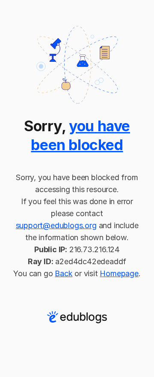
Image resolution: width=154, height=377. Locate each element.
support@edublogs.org (56, 225)
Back (63, 273)
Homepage (119, 273)
